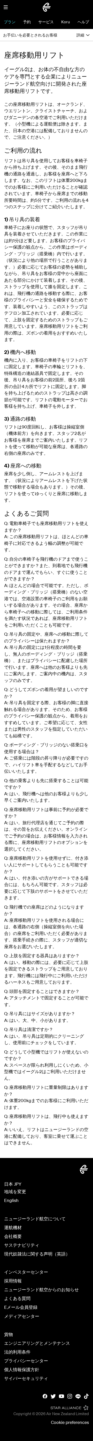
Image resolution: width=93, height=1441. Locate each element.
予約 (27, 21)
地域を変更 (15, 1191)
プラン (10, 21)
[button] (5, 7)
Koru (65, 21)
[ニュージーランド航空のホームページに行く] (46, 7)
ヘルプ (83, 21)
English (11, 1200)
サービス (46, 21)
